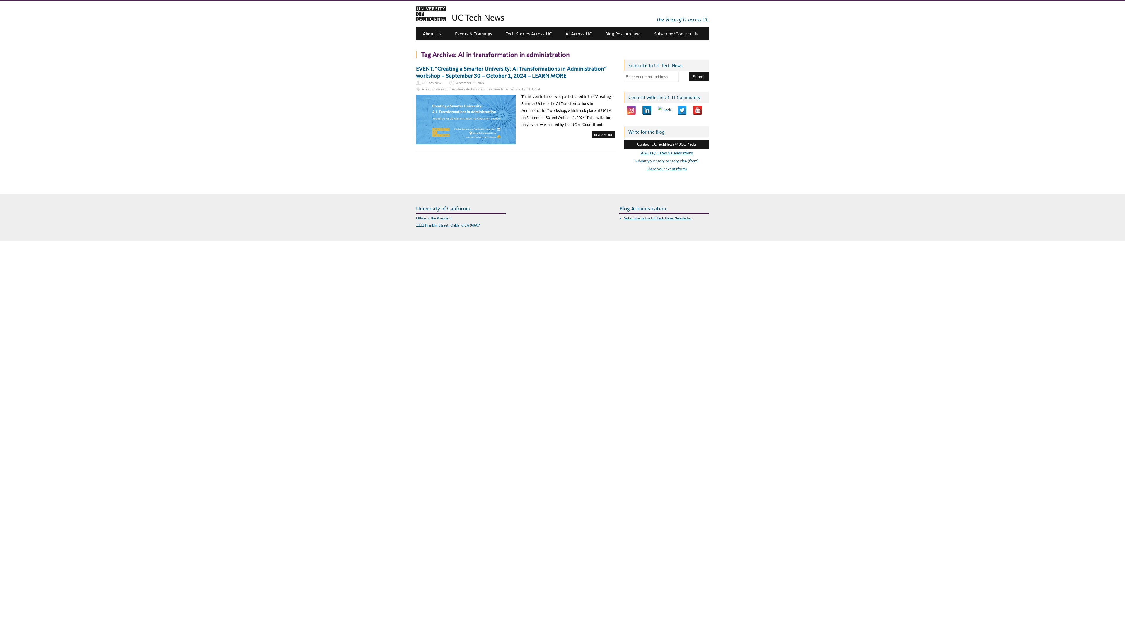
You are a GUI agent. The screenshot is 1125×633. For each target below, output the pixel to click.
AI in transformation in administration (449, 89)
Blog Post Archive (623, 34)
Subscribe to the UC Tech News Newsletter (658, 218)
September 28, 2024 (469, 83)
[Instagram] (631, 110)
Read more (604, 135)
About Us (432, 34)
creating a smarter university (499, 89)
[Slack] (664, 110)
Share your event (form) (667, 168)
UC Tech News (432, 83)
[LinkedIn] (647, 110)
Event (526, 89)
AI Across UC (578, 34)
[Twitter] (682, 110)
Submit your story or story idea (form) (666, 161)
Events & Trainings (473, 34)
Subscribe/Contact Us (676, 34)
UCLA (536, 89)
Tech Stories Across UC (529, 34)
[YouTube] (697, 110)
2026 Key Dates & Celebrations (666, 153)
